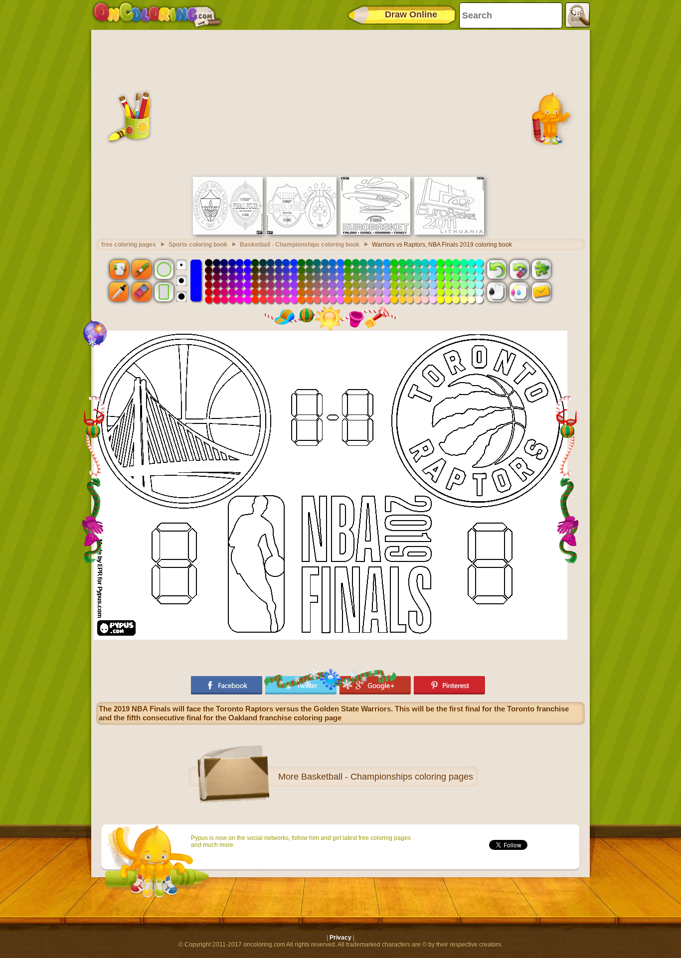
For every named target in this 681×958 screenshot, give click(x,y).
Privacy (340, 937)
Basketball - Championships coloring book (299, 244)
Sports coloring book (198, 244)
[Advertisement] (340, 102)
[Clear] (519, 269)
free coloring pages (128, 244)
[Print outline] (496, 291)
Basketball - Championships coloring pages (387, 777)
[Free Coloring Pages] (157, 15)
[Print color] (519, 291)
